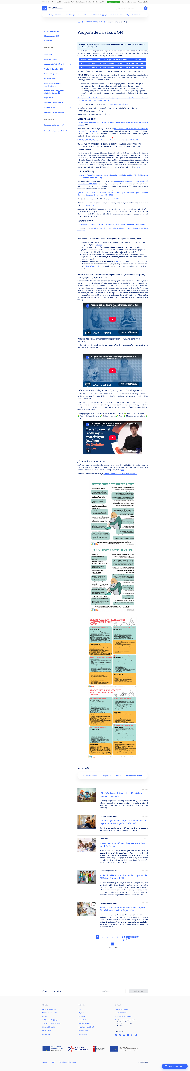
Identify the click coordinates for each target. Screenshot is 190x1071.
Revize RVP (82, 1020)
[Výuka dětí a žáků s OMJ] (70, 69)
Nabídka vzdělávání (52, 59)
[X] (132, 1035)
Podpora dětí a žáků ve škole (55, 64)
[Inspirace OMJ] (70, 107)
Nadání (85, 15)
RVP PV (140, 167)
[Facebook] (116, 1035)
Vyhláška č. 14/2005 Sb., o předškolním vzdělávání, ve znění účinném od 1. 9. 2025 (107, 140)
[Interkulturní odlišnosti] (70, 102)
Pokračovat (138, 991)
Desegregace (46, 1030)
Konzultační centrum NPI (54, 131)
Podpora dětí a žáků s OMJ (117, 22)
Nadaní (44, 1016)
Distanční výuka (50, 74)
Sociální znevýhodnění (72, 15)
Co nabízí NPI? (50, 79)
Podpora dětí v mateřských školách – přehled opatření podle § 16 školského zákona (112, 59)
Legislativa (48, 98)
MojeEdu (59, 2)
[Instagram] (135, 1035)
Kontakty (48, 41)
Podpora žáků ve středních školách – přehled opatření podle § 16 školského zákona (112, 67)
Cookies (44, 1062)
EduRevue (81, 1016)
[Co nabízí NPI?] (70, 78)
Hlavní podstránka (51, 31)
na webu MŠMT (113, 199)
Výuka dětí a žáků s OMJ (53, 69)
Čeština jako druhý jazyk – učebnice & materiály (54, 92)
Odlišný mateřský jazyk (99, 15)
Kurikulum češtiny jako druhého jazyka (53, 84)
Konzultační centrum (129, 2)
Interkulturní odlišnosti (53, 103)
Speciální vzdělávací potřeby (119, 15)
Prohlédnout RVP (98, 2)
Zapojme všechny (113, 2)
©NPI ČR (141, 1062)
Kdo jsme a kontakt (121, 1013)
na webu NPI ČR (92, 205)
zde (109, 114)
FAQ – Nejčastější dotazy (54, 112)
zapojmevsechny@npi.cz (125, 1016)
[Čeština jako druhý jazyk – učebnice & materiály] (70, 92)
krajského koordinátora (95, 266)
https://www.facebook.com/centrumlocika (120, 474)
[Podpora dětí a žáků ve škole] (70, 64)
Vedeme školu (143, 2)
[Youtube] (124, 1035)
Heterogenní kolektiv (54, 15)
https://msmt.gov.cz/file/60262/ (118, 104)
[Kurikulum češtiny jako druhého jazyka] (70, 84)
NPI (52, 2)
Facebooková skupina (52, 125)
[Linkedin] (128, 1035)
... (112, 937)
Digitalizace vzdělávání (83, 2)
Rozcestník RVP (69, 2)
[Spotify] (120, 1035)
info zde (99, 245)
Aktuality (48, 54)
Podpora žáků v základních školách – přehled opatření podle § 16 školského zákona (112, 63)
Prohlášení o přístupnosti (67, 1062)
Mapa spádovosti (48, 1027)
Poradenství (46, 1034)
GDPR (53, 1062)
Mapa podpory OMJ (51, 36)
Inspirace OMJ (49, 107)
